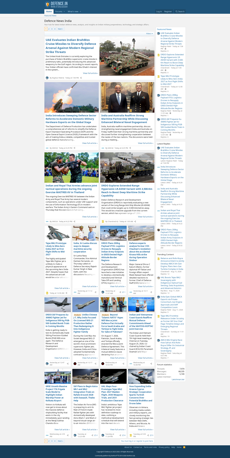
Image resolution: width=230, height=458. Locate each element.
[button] (64, 11)
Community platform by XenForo (115, 456)
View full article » (90, 73)
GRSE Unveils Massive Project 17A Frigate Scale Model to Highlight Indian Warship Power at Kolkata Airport (56, 393)
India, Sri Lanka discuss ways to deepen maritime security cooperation (85, 247)
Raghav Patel (57, 78)
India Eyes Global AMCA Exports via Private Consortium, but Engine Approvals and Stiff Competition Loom (171, 302)
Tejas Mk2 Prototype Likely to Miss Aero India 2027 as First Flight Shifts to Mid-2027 (56, 249)
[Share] (81, 78)
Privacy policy (164, 447)
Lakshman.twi (178, 379)
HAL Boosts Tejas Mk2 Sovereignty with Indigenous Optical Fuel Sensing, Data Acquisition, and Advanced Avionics (172, 283)
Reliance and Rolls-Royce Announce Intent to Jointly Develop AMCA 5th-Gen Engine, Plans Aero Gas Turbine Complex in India (172, 263)
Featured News (50, 15)
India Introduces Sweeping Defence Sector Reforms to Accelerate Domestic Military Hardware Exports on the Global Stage (71, 119)
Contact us (138, 447)
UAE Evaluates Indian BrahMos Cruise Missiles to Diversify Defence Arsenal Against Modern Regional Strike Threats (71, 46)
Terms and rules (150, 447)
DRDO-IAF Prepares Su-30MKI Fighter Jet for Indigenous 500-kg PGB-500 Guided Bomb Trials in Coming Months (58, 320)
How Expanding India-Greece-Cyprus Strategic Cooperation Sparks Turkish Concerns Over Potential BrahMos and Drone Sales (140, 395)
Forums (58, 11)
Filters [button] (148, 33)
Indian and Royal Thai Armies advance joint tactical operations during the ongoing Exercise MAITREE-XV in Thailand (71, 189)
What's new (73, 11)
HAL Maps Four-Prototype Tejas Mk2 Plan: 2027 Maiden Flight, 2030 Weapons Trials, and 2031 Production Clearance (112, 393)
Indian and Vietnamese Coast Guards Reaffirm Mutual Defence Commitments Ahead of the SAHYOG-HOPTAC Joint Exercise (141, 321)
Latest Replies (163, 143)
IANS (54, 148)
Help (173, 447)
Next (60, 29)
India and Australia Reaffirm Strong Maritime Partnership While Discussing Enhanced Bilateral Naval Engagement (124, 119)
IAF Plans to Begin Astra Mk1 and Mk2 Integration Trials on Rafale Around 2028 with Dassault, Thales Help (86, 393)
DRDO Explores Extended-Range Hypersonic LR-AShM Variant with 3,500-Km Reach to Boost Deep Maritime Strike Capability (126, 190)
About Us (128, 447)
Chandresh (112, 221)
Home (49, 11)
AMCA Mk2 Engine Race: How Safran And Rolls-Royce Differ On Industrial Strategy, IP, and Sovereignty (172, 345)
